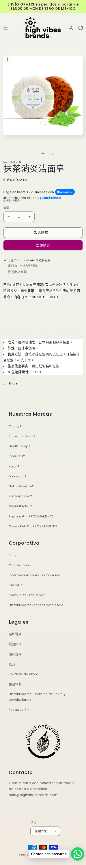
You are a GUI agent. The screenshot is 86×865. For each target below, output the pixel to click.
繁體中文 (41, 831)
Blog (12, 555)
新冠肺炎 (15, 644)
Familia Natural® (22, 436)
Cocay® (15, 426)
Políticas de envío (23, 674)
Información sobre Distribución (34, 575)
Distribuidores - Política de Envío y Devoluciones (37, 697)
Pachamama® (20, 496)
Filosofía (15, 585)
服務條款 (15, 684)
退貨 (12, 664)
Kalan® (14, 466)
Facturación (19, 709)
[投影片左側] (33, 154)
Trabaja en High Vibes (27, 595)
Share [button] (13, 383)
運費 (17, 200)
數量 (6, 208)
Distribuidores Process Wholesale (36, 605)
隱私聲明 (15, 634)
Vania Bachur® (21, 506)
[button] (5, 28)
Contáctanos (20, 565)
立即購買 (43, 245)
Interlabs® (17, 456)
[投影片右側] (53, 154)
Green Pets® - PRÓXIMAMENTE (33, 526)
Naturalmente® (21, 486)
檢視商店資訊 (17, 272)
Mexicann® (17, 476)
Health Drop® (19, 446)
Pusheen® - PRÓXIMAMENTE (31, 516)
